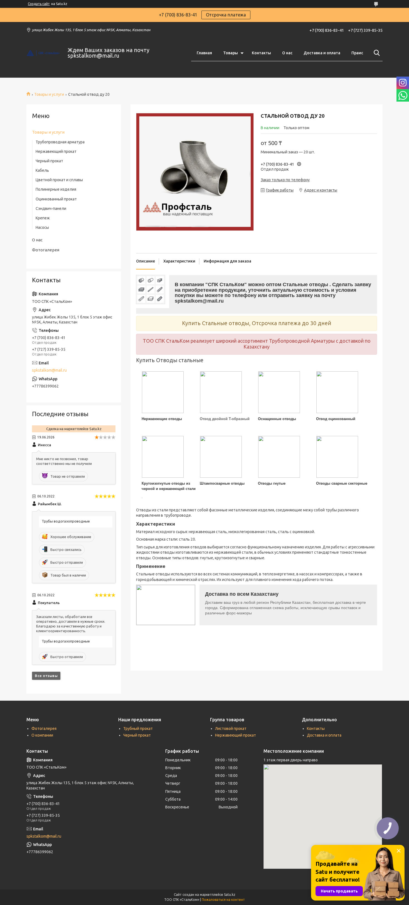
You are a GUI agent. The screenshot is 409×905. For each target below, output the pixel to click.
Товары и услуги (49, 94)
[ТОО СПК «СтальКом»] (43, 53)
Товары (230, 53)
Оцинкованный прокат (56, 199)
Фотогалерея (45, 249)
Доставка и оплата (322, 53)
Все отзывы (46, 676)
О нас (287, 53)
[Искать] (376, 53)
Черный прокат (49, 161)
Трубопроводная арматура (60, 142)
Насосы (42, 227)
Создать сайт (39, 4)
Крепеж (43, 218)
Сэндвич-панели (51, 208)
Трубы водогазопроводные (66, 521)
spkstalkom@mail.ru (49, 370)
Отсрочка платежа (226, 14)
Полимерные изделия (56, 189)
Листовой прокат (231, 728)
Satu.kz (229, 894)
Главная (204, 53)
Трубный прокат (138, 728)
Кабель (42, 170)
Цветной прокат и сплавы (59, 180)
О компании (42, 735)
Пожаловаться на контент (223, 899)
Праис (357, 53)
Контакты (261, 53)
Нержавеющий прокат (56, 151)
